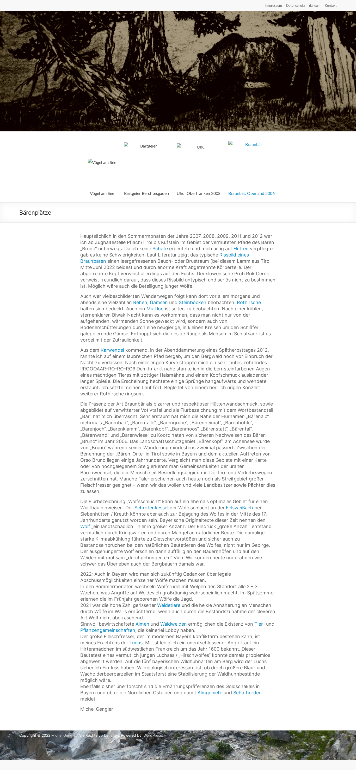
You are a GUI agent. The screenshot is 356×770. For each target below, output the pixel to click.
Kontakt (331, 6)
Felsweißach (239, 507)
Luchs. (137, 642)
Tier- (259, 624)
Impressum (273, 6)
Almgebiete (210, 692)
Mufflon (155, 308)
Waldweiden (173, 624)
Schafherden (247, 692)
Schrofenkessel (151, 507)
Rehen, (141, 302)
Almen (142, 624)
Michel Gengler (63, 735)
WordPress (153, 735)
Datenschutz (295, 6)
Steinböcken (192, 302)
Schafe (160, 248)
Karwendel (112, 350)
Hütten (241, 248)
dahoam (315, 6)
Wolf (85, 526)
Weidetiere (168, 605)
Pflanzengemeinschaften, (108, 630)
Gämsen (159, 302)
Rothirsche (249, 302)
